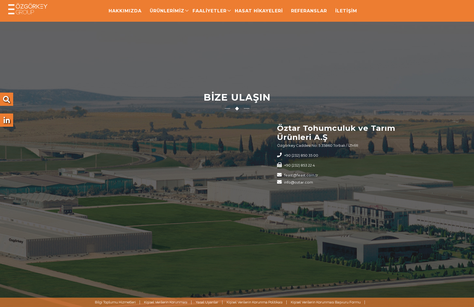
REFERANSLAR (309, 10)
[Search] (6, 101)
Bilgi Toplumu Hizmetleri (115, 302)
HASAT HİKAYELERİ (259, 10)
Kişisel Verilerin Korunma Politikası (255, 302)
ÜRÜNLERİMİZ (167, 10)
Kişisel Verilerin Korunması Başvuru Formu (326, 302)
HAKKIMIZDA (125, 10)
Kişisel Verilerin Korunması (165, 302)
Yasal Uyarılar (207, 302)
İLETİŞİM (346, 10)
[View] (6, 122)
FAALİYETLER (210, 10)
